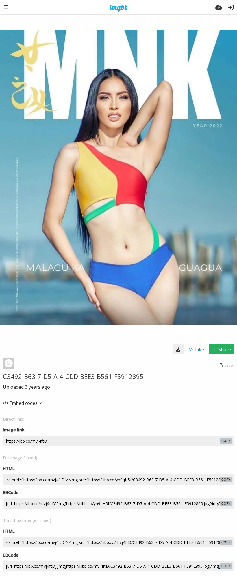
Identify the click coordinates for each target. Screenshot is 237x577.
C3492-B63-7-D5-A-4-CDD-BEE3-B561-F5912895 (73, 376)
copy (225, 441)
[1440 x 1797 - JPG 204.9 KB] (178, 349)
